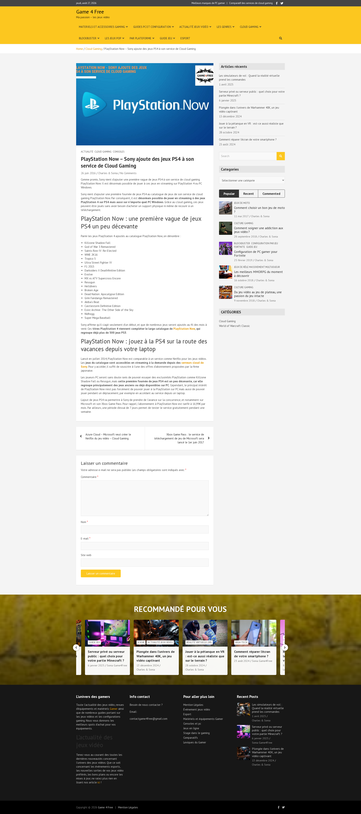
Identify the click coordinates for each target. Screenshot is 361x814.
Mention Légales (193, 705)
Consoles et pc (192, 723)
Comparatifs (190, 737)
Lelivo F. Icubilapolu (245, 669)
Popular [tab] (229, 193)
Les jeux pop (113, 38)
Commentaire (89, 477)
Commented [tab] (271, 193)
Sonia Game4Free (213, 661)
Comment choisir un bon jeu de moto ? (259, 210)
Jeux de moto (242, 203)
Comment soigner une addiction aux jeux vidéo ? (258, 230)
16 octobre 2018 (243, 280)
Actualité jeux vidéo (193, 27)
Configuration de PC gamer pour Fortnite (255, 254)
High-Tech (192, 642)
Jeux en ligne (191, 728)
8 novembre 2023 (244, 665)
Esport (185, 38)
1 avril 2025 (259, 716)
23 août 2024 (193, 661)
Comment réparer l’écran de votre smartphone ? (248, 139)
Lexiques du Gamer (194, 742)
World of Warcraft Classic (234, 326)
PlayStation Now (184, 328)
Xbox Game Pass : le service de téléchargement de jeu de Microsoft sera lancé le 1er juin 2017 (179, 438)
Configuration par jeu (264, 243)
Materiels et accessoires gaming (102, 27)
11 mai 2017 (241, 216)
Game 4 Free (90, 11)
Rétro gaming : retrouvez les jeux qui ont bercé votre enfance (253, 656)
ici (99, 782)
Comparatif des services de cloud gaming (251, 3)
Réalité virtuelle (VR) (150, 642)
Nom (84, 522)
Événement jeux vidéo (196, 709)
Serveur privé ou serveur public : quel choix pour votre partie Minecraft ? (267, 730)
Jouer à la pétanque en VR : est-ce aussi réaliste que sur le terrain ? (156, 656)
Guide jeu (166, 38)
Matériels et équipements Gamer (203, 719)
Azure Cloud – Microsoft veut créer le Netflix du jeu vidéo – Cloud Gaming (108, 436)
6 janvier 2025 (260, 738)
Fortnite (239, 247)
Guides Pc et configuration (152, 27)
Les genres (224, 27)
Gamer (114, 708)
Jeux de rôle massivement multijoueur (257, 267)
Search (281, 156)
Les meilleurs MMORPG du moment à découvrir (258, 274)
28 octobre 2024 (146, 665)
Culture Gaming (243, 223)
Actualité (87, 151)
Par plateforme (140, 38)
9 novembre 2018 (244, 300)
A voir (92, 642)
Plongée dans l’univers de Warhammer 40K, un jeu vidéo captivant (107, 656)
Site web (86, 555)
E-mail (85, 538)
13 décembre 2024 (99, 665)
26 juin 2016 (88, 173)
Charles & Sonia (108, 173)
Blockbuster (87, 38)
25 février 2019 (243, 260)
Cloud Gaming (249, 27)
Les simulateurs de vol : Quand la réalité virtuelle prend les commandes (268, 708)
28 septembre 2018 (245, 236)
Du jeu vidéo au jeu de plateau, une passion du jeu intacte (258, 294)
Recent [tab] (248, 193)
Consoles (118, 151)
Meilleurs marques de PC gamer (208, 3)
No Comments (128, 173)
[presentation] (76, 647)
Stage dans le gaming (196, 733)
